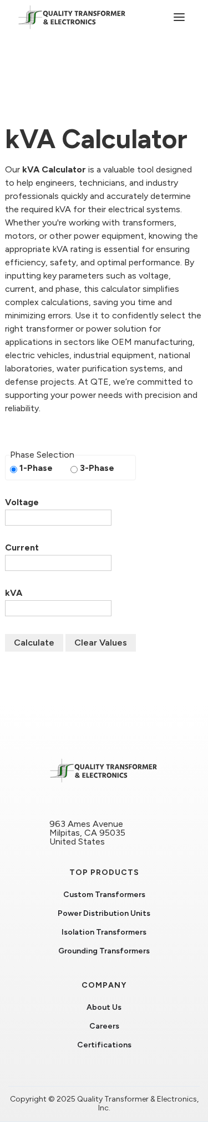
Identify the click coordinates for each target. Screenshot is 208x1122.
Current (22, 547)
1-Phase (36, 468)
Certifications (104, 1045)
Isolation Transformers (104, 932)
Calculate (34, 642)
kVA (13, 593)
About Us (104, 1007)
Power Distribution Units (104, 913)
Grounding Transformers (104, 951)
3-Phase (97, 468)
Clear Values (100, 642)
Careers (104, 1026)
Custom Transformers (104, 894)
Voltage (22, 502)
